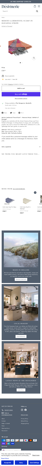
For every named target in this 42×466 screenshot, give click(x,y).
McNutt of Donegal (7, 26)
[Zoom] (34, 58)
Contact (4, 421)
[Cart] (35, 6)
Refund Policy (24, 421)
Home (3, 17)
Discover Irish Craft (21, 279)
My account (4, 430)
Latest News (21, 390)
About (3, 418)
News (3, 426)
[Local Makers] (21, 303)
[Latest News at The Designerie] (21, 360)
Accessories (19, 189)
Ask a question (6, 147)
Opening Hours (6, 428)
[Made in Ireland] (21, 250)
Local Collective (21, 336)
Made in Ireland (6, 423)
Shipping (10, 84)
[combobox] (21, 11)
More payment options (21, 98)
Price (3, 67)
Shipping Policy (25, 423)
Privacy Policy (24, 418)
